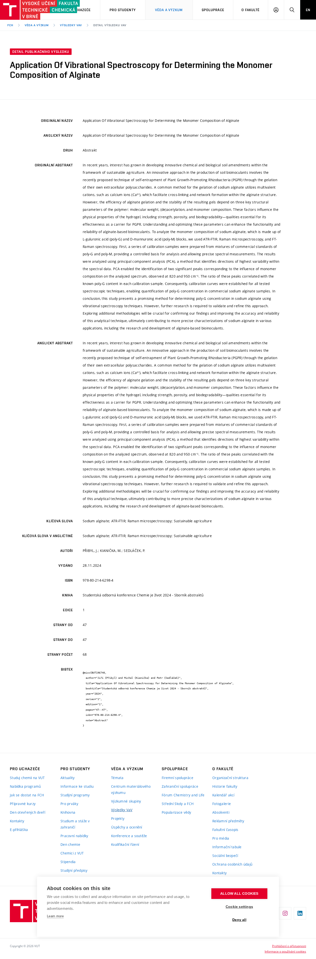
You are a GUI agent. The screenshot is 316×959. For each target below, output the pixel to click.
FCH (10, 25)
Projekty (117, 818)
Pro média (220, 838)
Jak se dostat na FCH (27, 795)
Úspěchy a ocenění (126, 827)
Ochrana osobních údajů (232, 864)
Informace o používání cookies (285, 951)
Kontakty (17, 821)
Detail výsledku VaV (109, 25)
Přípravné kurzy (23, 803)
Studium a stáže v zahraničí (75, 824)
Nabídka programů (25, 786)
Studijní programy (75, 795)
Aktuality (67, 777)
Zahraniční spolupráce (180, 786)
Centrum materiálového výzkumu (131, 789)
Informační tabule (227, 847)
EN (308, 10)
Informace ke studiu (77, 786)
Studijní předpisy (74, 870)
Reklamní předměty (228, 821)
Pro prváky (69, 803)
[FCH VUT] (27, 10)
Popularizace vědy (176, 812)
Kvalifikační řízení (125, 844)
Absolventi (220, 812)
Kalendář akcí (223, 795)
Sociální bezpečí (225, 855)
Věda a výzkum (169, 10)
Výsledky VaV (71, 25)
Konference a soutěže (129, 835)
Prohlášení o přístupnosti (289, 946)
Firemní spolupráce (177, 777)
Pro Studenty (123, 10)
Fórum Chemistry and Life (183, 795)
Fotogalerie (221, 803)
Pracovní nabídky (74, 835)
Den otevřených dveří (27, 812)
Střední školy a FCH (178, 803)
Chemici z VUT (72, 853)
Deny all (239, 920)
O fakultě (250, 10)
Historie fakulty (224, 786)
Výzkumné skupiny (126, 801)
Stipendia (68, 861)
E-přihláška (19, 829)
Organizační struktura (230, 777)
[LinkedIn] (300, 913)
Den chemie (70, 844)
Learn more (55, 916)
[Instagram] (285, 913)
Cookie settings (239, 907)
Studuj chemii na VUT (27, 777)
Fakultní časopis (225, 829)
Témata (117, 777)
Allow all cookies (239, 893)
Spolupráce (213, 10)
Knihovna (67, 812)
